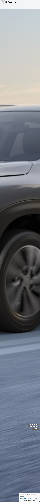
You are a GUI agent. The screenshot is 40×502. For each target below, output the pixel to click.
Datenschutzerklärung (30, 500)
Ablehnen (29, 498)
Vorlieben (36, 498)
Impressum (34, 500)
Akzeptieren (22, 498)
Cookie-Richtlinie (25, 500)
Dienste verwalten (22, 496)
